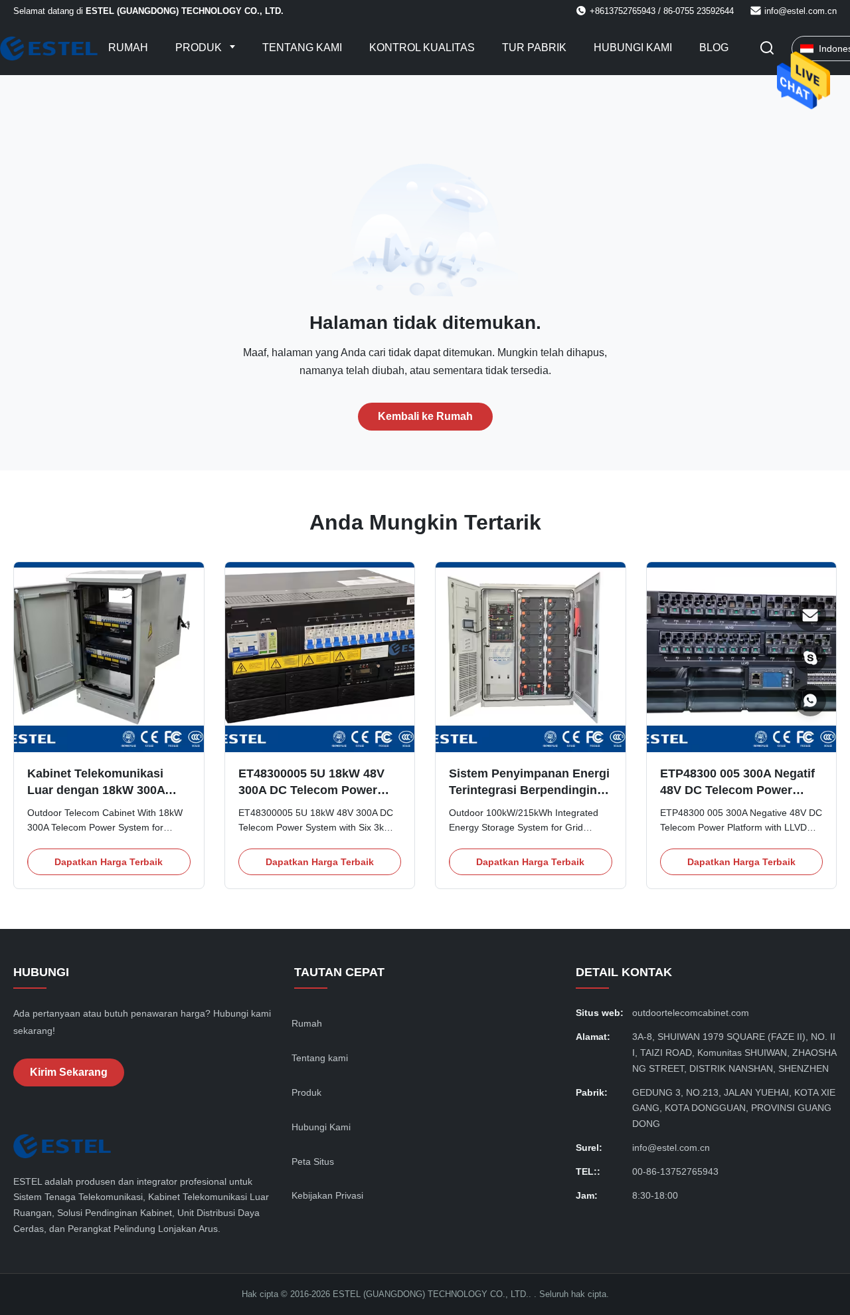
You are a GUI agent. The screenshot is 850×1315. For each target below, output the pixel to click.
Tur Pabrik (534, 47)
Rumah (128, 47)
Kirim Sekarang (69, 1072)
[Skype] (810, 658)
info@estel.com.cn (800, 11)
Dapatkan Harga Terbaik (108, 862)
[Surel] (810, 615)
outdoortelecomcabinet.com (690, 1012)
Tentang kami (302, 47)
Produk (199, 47)
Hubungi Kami (633, 47)
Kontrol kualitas (422, 47)
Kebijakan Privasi (327, 1195)
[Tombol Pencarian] (767, 49)
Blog (713, 47)
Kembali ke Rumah (425, 416)
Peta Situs (313, 1161)
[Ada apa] (810, 700)
